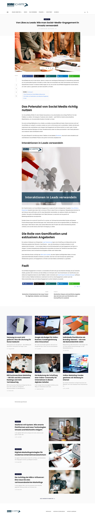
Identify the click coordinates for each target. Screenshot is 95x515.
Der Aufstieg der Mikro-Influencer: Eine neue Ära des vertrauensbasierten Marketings (29, 479)
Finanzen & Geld (39, 334)
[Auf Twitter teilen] (48, 68)
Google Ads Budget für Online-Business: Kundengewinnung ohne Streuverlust (46, 339)
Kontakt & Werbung (71, 511)
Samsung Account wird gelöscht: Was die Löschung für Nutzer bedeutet (19, 339)
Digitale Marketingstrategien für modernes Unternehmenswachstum (30, 453)
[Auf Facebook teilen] (46, 68)
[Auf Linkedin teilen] (52, 68)
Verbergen (30, 92)
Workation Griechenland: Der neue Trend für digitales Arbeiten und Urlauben (35, 295)
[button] (27, 76)
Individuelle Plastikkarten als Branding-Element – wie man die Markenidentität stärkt (74, 339)
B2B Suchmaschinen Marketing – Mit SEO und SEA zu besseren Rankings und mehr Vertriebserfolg (19, 378)
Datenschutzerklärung (59, 511)
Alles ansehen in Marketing (46, 498)
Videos (25, 12)
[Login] (85, 12)
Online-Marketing (16, 12)
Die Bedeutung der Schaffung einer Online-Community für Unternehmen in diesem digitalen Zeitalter (46, 378)
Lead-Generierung (47, 242)
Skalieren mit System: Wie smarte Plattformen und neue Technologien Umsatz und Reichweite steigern (30, 427)
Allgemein (10, 334)
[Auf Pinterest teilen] (50, 68)
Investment (49, 12)
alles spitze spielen (46, 254)
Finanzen (41, 12)
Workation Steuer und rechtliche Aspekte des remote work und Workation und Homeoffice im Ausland (67, 296)
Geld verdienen (33, 12)
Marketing (47, 19)
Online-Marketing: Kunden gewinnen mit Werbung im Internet (73, 377)
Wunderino (58, 135)
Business (56, 12)
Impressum (48, 511)
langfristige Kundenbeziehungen (66, 275)
